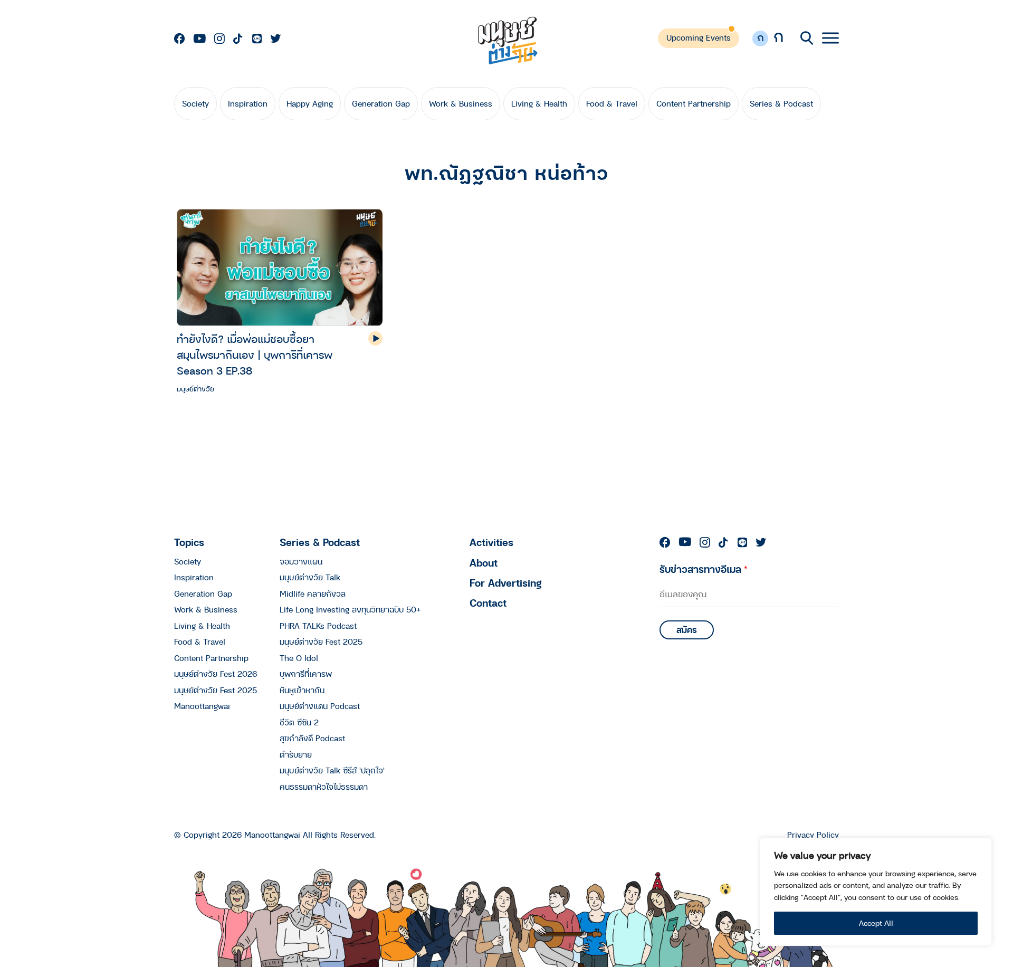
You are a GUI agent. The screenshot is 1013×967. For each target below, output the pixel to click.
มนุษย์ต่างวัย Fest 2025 (215, 690)
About (484, 562)
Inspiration (247, 103)
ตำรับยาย (296, 754)
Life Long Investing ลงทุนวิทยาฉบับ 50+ (350, 609)
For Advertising (506, 582)
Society (195, 103)
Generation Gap (381, 103)
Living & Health (539, 103)
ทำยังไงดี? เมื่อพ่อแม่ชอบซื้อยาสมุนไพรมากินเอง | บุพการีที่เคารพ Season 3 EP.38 (254, 354)
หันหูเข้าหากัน (302, 690)
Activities (491, 542)
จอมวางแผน (301, 561)
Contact (488, 602)
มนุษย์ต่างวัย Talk (310, 577)
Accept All (876, 922)
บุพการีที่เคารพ (306, 673)
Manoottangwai (202, 706)
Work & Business (460, 103)
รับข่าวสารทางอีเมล (704, 569)
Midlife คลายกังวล (313, 593)
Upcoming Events (698, 37)
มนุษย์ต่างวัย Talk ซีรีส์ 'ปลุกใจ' (332, 770)
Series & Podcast (781, 103)
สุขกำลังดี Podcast (312, 738)
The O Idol (299, 658)
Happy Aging (309, 103)
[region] (876, 892)
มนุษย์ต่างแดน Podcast (320, 706)
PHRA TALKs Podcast (318, 625)
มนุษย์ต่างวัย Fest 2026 (215, 673)
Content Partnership (693, 103)
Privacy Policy (813, 834)
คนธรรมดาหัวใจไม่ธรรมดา (324, 786)
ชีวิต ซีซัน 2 (299, 722)
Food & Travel (611, 103)
